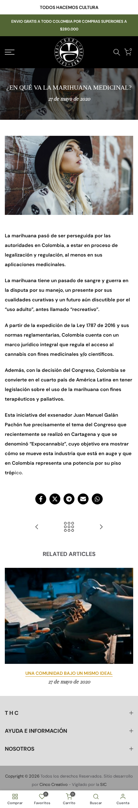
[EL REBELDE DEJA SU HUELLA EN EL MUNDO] (37, 527)
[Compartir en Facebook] (40, 499)
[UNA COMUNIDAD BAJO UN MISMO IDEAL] (101, 527)
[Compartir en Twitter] (54, 499)
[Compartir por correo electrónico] (83, 499)
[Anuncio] (69, 7)
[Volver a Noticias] (69, 527)
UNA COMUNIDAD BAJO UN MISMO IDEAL (69, 673)
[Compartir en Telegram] (69, 499)
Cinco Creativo (53, 784)
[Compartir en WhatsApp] (97, 499)
